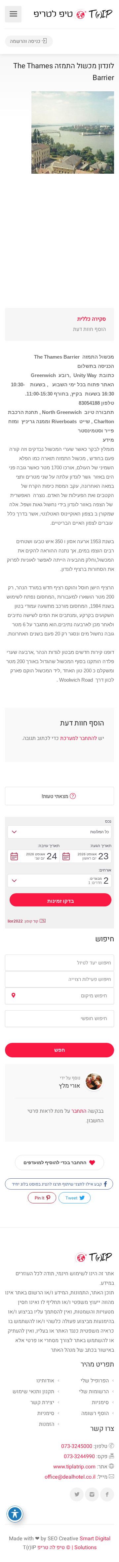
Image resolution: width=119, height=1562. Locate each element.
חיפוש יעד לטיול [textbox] (94, 962)
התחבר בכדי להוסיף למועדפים (54, 1162)
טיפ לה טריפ (51, 1547)
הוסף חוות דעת (89, 329)
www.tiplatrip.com (74, 1467)
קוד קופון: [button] (23, 921)
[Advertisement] (59, 248)
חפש (59, 1050)
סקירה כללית (91, 319)
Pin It (40, 1198)
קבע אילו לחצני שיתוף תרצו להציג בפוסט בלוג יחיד (57, 1184)
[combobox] (59, 963)
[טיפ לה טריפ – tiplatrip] (73, 14)
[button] (59, 832)
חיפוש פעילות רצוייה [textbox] (89, 979)
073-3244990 (79, 1456)
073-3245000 (76, 1446)
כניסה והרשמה (26, 41)
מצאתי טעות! (56, 796)
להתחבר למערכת (78, 738)
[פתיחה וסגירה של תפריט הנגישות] (15, 1514)
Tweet (71, 1198)
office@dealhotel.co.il (70, 1477)
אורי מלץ (69, 1085)
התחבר (78, 1111)
